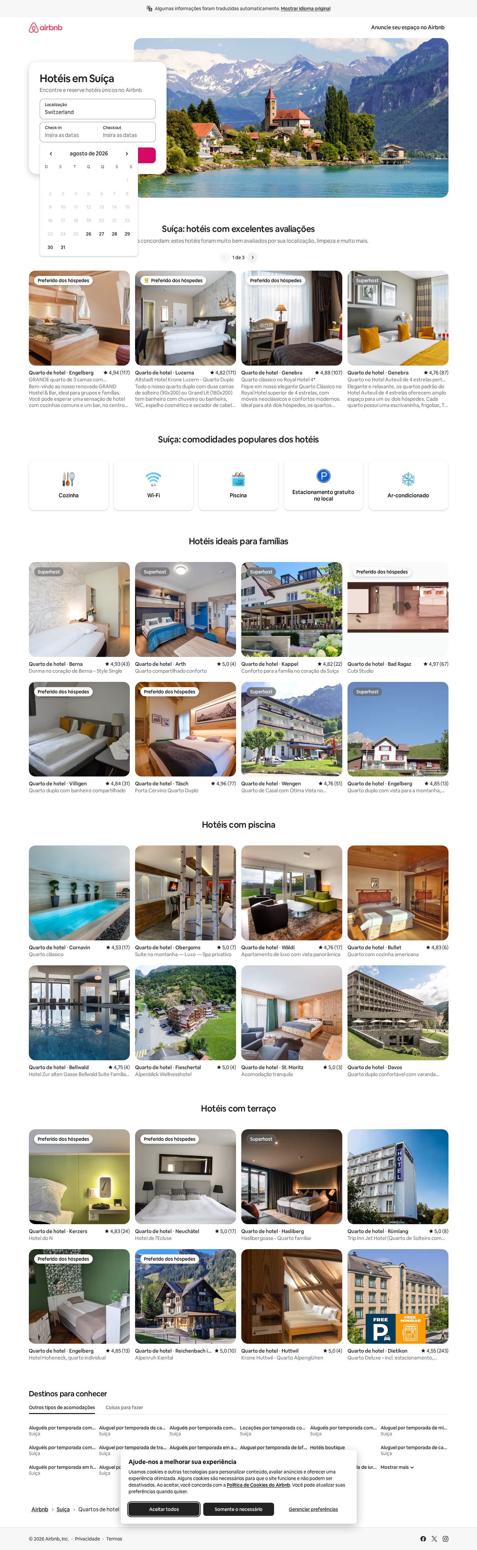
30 (50, 247)
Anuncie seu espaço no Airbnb (408, 27)
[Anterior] (224, 257)
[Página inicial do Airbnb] (45, 27)
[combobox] (97, 112)
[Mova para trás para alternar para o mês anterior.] (51, 154)
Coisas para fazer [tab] (124, 1407)
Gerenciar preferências (313, 1509)
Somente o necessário (239, 1509)
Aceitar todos (164, 1509)
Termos (114, 1539)
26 (88, 234)
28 (114, 234)
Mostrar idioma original (305, 8)
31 (63, 247)
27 (101, 234)
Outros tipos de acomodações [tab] (62, 1407)
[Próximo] (252, 257)
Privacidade (87, 1539)
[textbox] (68, 135)
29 (127, 234)
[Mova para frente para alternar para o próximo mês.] (127, 154)
